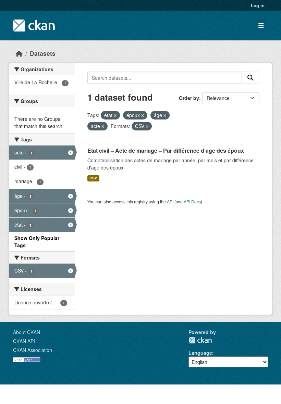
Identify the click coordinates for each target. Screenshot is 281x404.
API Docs (192, 201)
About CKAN (26, 332)
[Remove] (115, 115)
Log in (258, 5)
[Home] (19, 53)
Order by (189, 97)
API (170, 201)
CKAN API (24, 341)
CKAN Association (32, 349)
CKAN (200, 340)
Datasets (43, 53)
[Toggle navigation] (261, 25)
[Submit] (250, 78)
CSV (93, 177)
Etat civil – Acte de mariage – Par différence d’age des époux (165, 150)
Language (200, 352)
